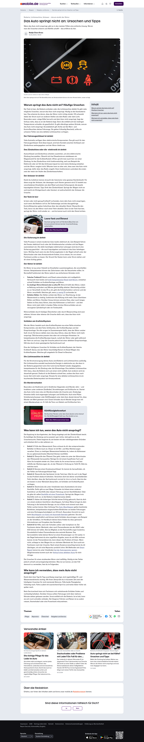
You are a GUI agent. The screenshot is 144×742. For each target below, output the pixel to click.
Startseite (23, 10)
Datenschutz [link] (59, 724)
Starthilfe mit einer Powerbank (52, 494)
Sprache (23, 733)
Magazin (31, 10)
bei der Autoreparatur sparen (65, 550)
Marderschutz (34, 402)
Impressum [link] (24, 724)
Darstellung (39, 733)
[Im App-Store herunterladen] (92, 737)
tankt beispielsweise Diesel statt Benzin (63, 280)
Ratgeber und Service (43, 10)
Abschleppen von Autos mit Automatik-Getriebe (49, 515)
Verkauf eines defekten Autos (64, 553)
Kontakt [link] (51, 724)
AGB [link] (30, 724)
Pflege (27, 616)
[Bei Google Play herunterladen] (106, 737)
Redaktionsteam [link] (79, 692)
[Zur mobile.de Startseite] (37, 4)
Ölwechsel (45, 616)
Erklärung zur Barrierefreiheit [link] (94, 724)
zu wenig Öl (60, 292)
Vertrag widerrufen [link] (40, 724)
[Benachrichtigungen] (102, 4)
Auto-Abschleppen (66, 507)
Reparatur (35, 616)
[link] (106, 4)
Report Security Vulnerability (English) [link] (32, 726)
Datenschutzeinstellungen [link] (74, 724)
